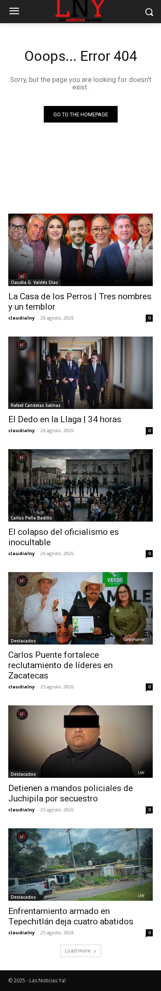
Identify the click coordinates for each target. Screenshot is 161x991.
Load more (78, 950)
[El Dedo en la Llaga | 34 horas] (80, 373)
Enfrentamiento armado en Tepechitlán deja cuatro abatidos (70, 916)
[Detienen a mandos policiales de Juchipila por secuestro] (80, 741)
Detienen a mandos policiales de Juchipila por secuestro (70, 793)
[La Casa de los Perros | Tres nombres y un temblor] (80, 250)
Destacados (23, 641)
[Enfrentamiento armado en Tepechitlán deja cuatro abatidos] (80, 864)
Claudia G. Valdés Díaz (34, 282)
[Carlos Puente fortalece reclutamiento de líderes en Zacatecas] (80, 608)
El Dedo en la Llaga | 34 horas (64, 419)
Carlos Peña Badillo (31, 518)
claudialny (21, 318)
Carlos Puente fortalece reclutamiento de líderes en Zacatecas (60, 665)
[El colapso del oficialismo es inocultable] (80, 485)
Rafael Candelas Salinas (36, 405)
